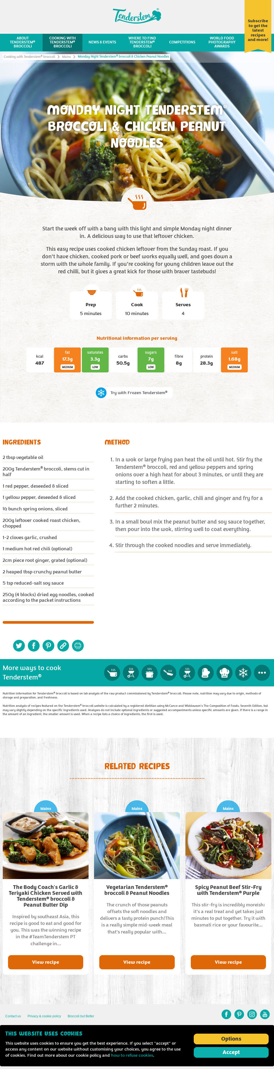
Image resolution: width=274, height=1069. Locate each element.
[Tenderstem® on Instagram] (252, 1014)
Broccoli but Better (81, 1016)
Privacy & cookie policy (44, 1016)
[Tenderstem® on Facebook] (226, 1014)
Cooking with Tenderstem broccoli (29, 57)
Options (231, 1039)
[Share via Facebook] (34, 646)
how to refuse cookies (132, 1055)
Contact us (13, 1016)
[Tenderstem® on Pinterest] (239, 1014)
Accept (231, 1052)
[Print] (78, 646)
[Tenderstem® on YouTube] (265, 1014)
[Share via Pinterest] (48, 646)
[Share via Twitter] (19, 646)
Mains (66, 57)
